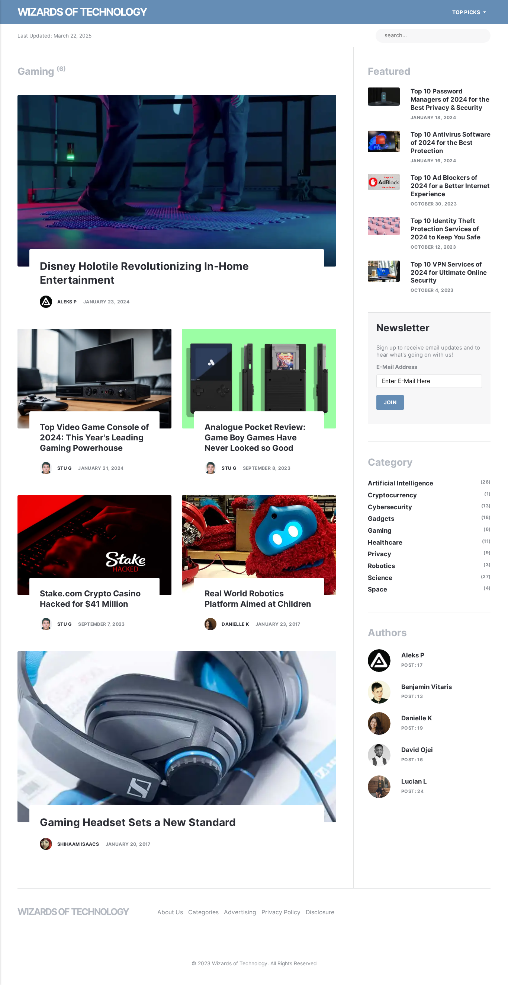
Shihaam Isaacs (78, 844)
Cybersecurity (390, 507)
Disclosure (320, 912)
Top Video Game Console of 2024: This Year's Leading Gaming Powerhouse (94, 437)
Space (377, 589)
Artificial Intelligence (400, 483)
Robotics (381, 566)
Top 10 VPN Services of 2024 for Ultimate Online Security (449, 272)
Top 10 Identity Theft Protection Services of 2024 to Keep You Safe (445, 229)
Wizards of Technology (82, 12)
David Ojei (417, 749)
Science (380, 577)
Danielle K (235, 624)
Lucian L (414, 781)
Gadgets (381, 518)
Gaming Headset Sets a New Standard (138, 822)
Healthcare (385, 542)
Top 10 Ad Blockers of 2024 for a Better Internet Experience (450, 186)
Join (390, 402)
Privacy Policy (280, 912)
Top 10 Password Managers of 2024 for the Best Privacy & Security (450, 99)
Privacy (379, 554)
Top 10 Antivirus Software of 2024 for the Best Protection (451, 142)
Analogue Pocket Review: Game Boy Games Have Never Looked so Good (255, 437)
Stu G (64, 468)
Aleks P (67, 302)
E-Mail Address (396, 367)
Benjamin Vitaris (426, 687)
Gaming (380, 530)
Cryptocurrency (392, 495)
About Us (170, 912)
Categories (203, 912)
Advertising (240, 912)
